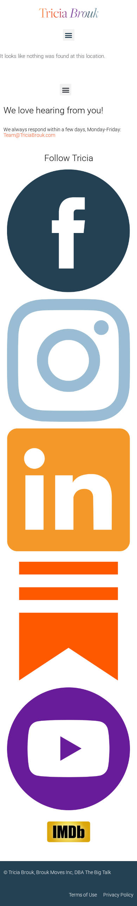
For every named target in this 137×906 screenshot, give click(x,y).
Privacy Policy (118, 895)
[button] (68, 35)
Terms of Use (86, 895)
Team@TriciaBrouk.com (29, 135)
